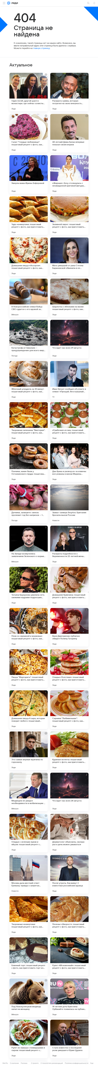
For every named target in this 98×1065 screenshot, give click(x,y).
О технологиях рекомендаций (52, 1063)
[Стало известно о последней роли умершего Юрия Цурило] (69, 1039)
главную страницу (41, 48)
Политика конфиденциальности (76, 1063)
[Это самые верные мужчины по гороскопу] (28, 751)
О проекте (35, 1063)
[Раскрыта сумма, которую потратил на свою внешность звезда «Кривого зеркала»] (69, 92)
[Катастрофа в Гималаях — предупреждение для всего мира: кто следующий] (28, 339)
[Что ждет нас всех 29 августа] (69, 339)
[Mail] (8, 3)
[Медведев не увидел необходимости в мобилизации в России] (28, 792)
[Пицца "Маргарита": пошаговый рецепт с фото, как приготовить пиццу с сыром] (28, 668)
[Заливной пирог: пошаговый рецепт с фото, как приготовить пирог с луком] (69, 215)
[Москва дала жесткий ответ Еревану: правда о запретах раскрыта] (28, 874)
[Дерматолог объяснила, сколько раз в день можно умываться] (69, 833)
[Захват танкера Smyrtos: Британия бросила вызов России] (69, 504)
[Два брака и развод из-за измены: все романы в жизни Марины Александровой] (69, 462)
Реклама (24, 1063)
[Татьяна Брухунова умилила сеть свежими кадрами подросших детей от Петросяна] (28, 586)
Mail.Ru (5, 1063)
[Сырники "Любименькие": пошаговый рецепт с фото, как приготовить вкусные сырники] (69, 709)
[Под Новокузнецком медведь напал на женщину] (28, 998)
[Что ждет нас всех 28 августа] (69, 792)
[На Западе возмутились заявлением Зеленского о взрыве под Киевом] (28, 545)
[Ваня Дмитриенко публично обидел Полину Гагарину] (69, 627)
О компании (14, 1063)
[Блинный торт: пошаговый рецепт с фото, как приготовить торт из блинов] (28, 956)
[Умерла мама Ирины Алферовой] (28, 174)
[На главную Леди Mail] (14, 3)
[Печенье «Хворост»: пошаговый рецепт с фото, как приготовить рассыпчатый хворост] (69, 915)
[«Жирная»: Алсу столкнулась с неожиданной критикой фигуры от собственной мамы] (69, 174)
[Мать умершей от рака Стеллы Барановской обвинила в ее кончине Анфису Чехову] (69, 256)
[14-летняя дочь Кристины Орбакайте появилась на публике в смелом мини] (69, 998)
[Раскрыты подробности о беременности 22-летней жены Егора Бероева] (69, 545)
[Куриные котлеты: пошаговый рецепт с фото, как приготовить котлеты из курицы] (69, 751)
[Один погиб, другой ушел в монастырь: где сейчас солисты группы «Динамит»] (28, 92)
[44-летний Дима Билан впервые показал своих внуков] (69, 133)
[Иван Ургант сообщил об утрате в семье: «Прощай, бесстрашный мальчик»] (69, 380)
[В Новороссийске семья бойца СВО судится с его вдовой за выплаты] (28, 298)
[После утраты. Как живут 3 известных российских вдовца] (69, 874)
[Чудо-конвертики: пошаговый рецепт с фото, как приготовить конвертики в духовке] (28, 215)
